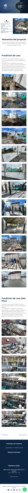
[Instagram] (11, 490)
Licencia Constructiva (14, 462)
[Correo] (19, 490)
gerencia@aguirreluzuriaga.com (14, 478)
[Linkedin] (14, 490)
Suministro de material (14, 457)
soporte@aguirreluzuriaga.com (14, 479)
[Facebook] (8, 490)
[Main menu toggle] (19, 6)
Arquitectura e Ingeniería (14, 460)
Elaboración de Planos (14, 459)
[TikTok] (17, 490)
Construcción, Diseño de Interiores (14, 456)
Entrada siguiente (23, 434)
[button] (25, 489)
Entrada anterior (4, 434)
